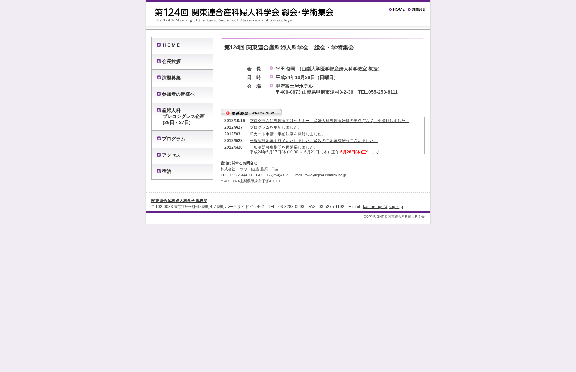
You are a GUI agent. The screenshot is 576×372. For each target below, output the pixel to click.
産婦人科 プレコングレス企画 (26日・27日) (181, 116)
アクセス (171, 155)
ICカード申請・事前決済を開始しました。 (288, 134)
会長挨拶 (171, 61)
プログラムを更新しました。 (276, 127)
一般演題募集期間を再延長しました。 (284, 147)
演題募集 (171, 77)
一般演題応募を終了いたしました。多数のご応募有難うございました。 (314, 140)
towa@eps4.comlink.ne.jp (325, 175)
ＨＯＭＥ (171, 45)
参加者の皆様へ (178, 94)
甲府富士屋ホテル (294, 86)
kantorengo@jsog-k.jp (383, 206)
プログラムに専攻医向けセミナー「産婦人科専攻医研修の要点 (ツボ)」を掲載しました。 (329, 120)
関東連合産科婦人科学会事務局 (179, 200)
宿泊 (166, 171)
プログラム (173, 138)
